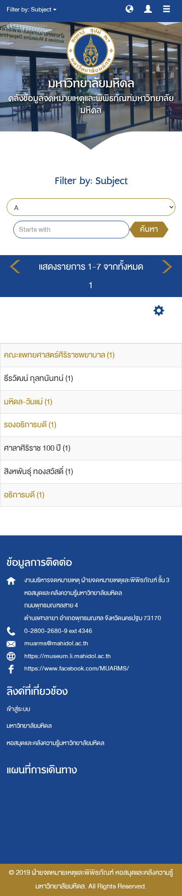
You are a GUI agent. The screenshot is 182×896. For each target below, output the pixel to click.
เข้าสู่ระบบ (18, 709)
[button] (129, 8)
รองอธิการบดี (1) (30, 425)
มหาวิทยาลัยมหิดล (29, 725)
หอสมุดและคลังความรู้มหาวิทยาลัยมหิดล (55, 743)
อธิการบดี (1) (24, 495)
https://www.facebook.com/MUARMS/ (76, 668)
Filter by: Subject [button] (29, 9)
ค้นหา (149, 229)
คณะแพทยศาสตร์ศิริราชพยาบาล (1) (59, 355)
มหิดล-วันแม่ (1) (28, 402)
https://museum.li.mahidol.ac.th (67, 656)
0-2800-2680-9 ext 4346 (58, 630)
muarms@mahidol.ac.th (56, 643)
